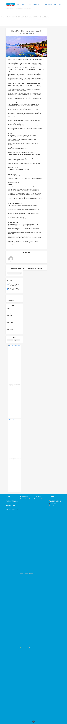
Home (18, 4)
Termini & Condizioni (54, 722)
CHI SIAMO (22, 4)
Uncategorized (9, 310)
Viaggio (8, 313)
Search (20, 273)
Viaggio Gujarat (9, 317)
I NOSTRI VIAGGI (28, 4)
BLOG (55, 4)
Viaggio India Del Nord (10, 322)
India (39, 4)
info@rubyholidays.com (17, 1)
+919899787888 (9, 1)
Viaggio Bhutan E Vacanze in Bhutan (14, 283)
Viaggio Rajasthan (10, 331)
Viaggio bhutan (9, 315)
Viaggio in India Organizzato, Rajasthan (14, 287)
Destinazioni (34, 4)
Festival (8, 308)
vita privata (59, 722)
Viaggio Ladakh (9, 324)
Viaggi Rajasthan (17, 340)
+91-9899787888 (53, 503)
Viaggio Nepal (9, 327)
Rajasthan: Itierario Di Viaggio (13, 288)
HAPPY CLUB (50, 4)
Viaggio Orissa (9, 329)
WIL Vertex (28, 722)
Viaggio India (10, 8)
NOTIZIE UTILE (44, 4)
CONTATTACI (59, 4)
